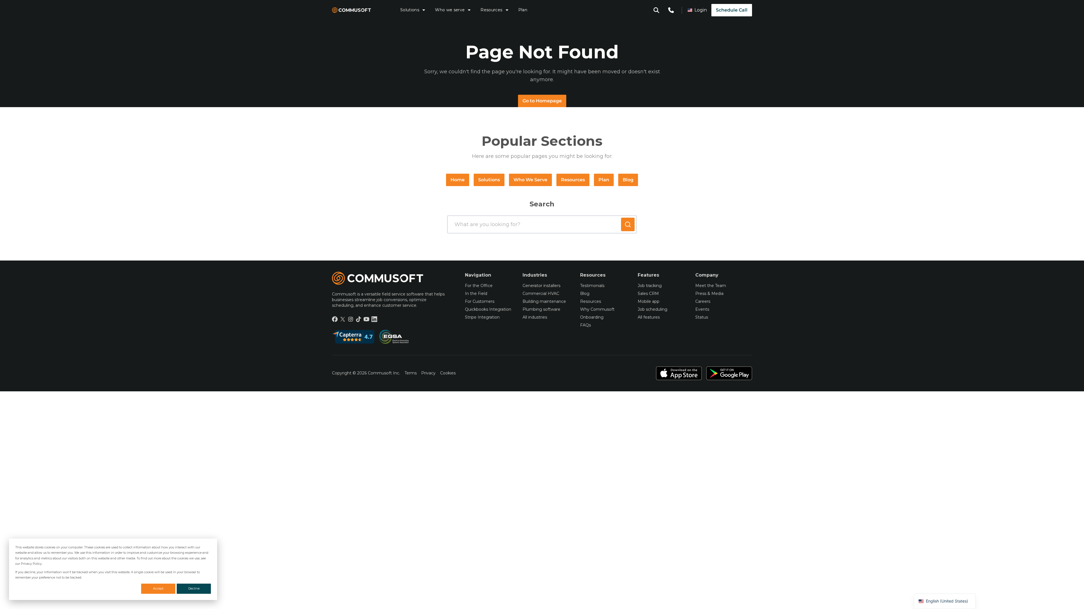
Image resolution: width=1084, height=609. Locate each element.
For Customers (479, 301)
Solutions (409, 9)
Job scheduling (652, 309)
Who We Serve (530, 179)
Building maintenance (544, 301)
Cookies (448, 373)
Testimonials (592, 285)
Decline (194, 588)
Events (702, 309)
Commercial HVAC (541, 293)
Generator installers (541, 285)
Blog (628, 179)
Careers (702, 301)
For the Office (479, 285)
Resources (491, 9)
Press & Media (709, 293)
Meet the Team (710, 285)
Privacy (428, 373)
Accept (158, 588)
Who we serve (450, 9)
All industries (535, 317)
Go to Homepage (542, 100)
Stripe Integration (482, 317)
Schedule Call (732, 10)
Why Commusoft (597, 309)
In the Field (476, 293)
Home (458, 179)
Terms (411, 373)
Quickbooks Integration (488, 309)
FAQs (585, 325)
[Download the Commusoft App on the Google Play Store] (729, 373)
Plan (522, 9)
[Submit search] (628, 224)
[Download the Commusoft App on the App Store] (679, 373)
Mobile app (648, 301)
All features (649, 317)
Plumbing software (541, 309)
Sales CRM (648, 293)
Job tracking (650, 285)
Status (701, 317)
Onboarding (592, 317)
